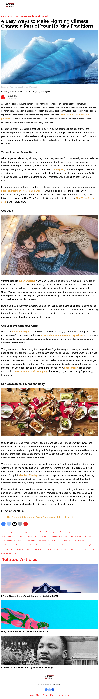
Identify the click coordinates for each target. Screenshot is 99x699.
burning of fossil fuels (71, 532)
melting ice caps (17, 549)
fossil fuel (21, 540)
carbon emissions (87, 532)
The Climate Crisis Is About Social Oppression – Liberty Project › (40, 517)
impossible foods (28, 545)
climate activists (30, 536)
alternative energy (21, 532)
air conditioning (6, 532)
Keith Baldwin (13, 96)
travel (93, 549)
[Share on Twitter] (9, 524)
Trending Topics (35, 16)
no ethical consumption (43, 549)
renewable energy (60, 549)
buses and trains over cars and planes (20, 190)
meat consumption (86, 545)
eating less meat (56, 536)
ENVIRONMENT (7, 16)
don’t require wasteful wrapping (30, 371)
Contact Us (48, 695)
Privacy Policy (63, 695)
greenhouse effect (64, 540)
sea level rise (73, 549)
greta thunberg (6, 545)
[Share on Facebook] (3, 524)
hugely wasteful (27, 281)
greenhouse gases (79, 540)
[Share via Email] (20, 524)
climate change (43, 536)
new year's (28, 549)
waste (15, 554)
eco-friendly (69, 536)
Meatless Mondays (28, 475)
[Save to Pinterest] (25, 524)
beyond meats (57, 532)
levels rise (48, 545)
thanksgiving (83, 549)
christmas (18, 536)
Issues (17, 16)
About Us (34, 695)
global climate (31, 540)
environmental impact (83, 536)
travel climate (6, 554)
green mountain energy (47, 540)
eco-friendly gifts (21, 331)
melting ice (5, 549)
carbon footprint (7, 536)
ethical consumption (8, 540)
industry (39, 545)
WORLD (45, 16)
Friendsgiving (58, 169)
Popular (24, 16)
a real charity (71, 367)
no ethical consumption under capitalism (62, 335)
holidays (17, 545)
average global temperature (39, 532)
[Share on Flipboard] (14, 524)
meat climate (72, 545)
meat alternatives (59, 545)
